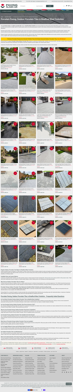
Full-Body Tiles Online (66, 366)
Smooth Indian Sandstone (6, 367)
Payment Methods (53, 370)
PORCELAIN (29, 10)
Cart (50, 359)
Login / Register (53, 358)
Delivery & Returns (40, 363)
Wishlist (51, 361)
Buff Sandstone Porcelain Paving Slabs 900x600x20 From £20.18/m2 (63, 66)
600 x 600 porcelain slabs (31, 34)
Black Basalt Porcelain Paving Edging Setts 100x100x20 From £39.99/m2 (8, 239)
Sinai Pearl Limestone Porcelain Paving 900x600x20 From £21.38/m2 (9, 165)
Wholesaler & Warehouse (66, 365)
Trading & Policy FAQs (41, 358)
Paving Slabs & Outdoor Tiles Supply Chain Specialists (11, 1)
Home (2, 16)
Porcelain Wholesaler (66, 359)
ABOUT (67, 10)
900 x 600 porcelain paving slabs (17, 34)
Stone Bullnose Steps (5, 377)
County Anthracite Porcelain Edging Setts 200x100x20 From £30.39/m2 (9, 263)
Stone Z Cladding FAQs (29, 370)
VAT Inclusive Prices (41, 359)
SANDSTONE (36, 10)
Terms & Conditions (41, 372)
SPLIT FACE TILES (54, 351)
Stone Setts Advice (16, 368)
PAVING (17, 351)
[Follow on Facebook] (62, 372)
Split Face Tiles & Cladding (6, 369)
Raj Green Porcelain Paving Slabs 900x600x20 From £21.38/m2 (62, 140)
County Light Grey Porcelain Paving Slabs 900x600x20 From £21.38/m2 (27, 90)
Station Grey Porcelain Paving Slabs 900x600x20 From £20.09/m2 (26, 66)
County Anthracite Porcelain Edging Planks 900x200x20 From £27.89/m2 (8, 214)
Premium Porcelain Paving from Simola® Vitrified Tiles (20, 39)
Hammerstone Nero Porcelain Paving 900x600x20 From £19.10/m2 (44, 189)
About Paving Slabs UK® (66, 358)
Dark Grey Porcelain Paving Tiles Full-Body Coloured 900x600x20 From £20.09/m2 (44, 91)
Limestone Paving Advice (18, 365)
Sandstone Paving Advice (18, 361)
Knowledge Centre (65, 368)
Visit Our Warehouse (53, 363)
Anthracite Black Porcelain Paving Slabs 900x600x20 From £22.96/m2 (27, 165)
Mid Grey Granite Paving (5, 359)
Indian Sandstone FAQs (29, 361)
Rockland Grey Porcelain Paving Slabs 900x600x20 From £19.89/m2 (44, 239)
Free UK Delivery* (61, 39)
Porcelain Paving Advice (17, 359)
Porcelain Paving (8, 16)
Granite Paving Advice (17, 363)
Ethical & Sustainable (41, 373)
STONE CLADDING (47, 351)
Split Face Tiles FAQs (29, 372)
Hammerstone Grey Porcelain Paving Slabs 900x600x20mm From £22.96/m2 (8, 66)
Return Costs (52, 365)
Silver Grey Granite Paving (6, 358)
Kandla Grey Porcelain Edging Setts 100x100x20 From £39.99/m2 (26, 239)
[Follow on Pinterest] (70, 372)
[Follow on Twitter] (64, 372)
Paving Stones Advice (17, 366)
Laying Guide (52, 368)
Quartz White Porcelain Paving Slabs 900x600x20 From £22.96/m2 (44, 165)
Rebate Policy (52, 366)
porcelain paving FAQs (61, 344)
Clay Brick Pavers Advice (18, 373)
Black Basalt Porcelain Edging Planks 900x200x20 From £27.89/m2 (26, 214)
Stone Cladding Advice (17, 372)
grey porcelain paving (59, 34)
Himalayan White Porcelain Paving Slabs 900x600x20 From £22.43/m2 (9, 189)
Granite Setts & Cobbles (5, 372)
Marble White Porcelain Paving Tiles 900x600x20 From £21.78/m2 (44, 140)
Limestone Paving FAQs (29, 365)
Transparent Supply (41, 370)
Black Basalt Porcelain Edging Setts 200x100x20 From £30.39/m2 (26, 263)
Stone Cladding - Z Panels (6, 370)
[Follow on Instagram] (66, 372)
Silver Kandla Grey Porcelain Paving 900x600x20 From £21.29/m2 (26, 189)
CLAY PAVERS (40, 351)
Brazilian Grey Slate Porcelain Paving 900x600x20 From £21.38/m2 (26, 115)
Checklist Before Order (41, 366)
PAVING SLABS (21, 10)
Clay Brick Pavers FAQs (29, 368)
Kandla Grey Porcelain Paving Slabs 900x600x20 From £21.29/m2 (8, 90)
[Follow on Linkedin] (68, 372)
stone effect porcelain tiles (21, 35)
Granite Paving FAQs (29, 363)
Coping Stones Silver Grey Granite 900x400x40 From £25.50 (10, 386)
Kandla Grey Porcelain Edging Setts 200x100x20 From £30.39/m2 (62, 263)
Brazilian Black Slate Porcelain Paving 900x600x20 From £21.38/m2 (8, 140)
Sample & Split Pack (41, 365)
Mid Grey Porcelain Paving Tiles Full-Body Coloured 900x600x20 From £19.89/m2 (63, 115)
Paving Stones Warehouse (67, 363)
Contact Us (64, 370)
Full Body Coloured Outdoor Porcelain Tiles (46, 39)
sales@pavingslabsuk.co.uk (41, 1)
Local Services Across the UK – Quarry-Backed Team (62, 1)
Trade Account (52, 372)
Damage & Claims (40, 368)
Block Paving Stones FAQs (30, 366)
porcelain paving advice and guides (45, 344)
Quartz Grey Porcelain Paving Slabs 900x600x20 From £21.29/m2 (44, 66)
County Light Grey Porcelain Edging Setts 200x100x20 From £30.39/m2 (45, 263)
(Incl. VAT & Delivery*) (9, 67)
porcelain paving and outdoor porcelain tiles (36, 342)
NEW (63, 10)
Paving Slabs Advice (17, 358)
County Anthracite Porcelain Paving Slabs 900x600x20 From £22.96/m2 (9, 115)
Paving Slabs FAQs (28, 358)
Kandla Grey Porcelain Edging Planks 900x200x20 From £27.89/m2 (62, 189)
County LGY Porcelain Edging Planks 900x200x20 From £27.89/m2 (44, 214)
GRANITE (43, 10)
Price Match (39, 361)
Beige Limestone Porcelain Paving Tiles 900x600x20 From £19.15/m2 (27, 140)
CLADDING (58, 10)
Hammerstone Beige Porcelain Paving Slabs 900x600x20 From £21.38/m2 (62, 90)
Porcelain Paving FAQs (29, 359)
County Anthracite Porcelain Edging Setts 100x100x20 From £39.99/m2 (63, 239)
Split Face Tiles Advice (17, 370)
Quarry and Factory (65, 361)
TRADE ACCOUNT (21, 11)
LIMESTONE (49, 10)
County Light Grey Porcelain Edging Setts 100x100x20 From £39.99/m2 (63, 214)
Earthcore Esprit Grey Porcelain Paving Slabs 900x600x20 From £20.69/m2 (63, 165)
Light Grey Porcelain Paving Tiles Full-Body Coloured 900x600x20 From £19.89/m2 (44, 115)
